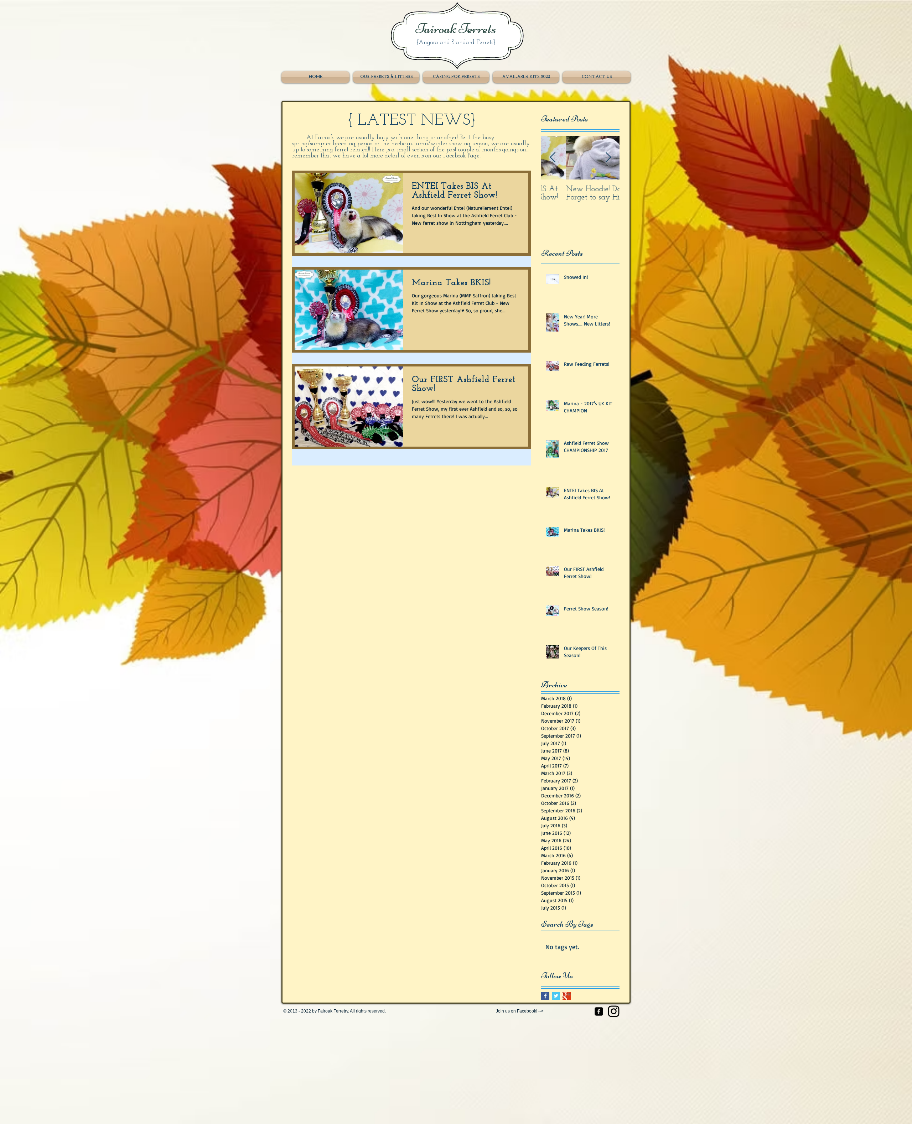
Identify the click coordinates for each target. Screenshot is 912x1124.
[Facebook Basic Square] (545, 996)
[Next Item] (608, 157)
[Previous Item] (552, 157)
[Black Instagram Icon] (613, 1011)
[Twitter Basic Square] (556, 996)
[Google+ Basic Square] (567, 996)
